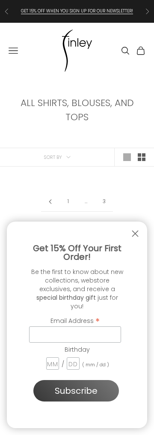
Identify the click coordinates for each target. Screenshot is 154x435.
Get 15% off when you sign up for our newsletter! (77, 11)
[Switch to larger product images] (127, 157)
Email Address (75, 320)
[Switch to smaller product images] (141, 157)
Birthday (77, 349)
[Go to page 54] (50, 201)
